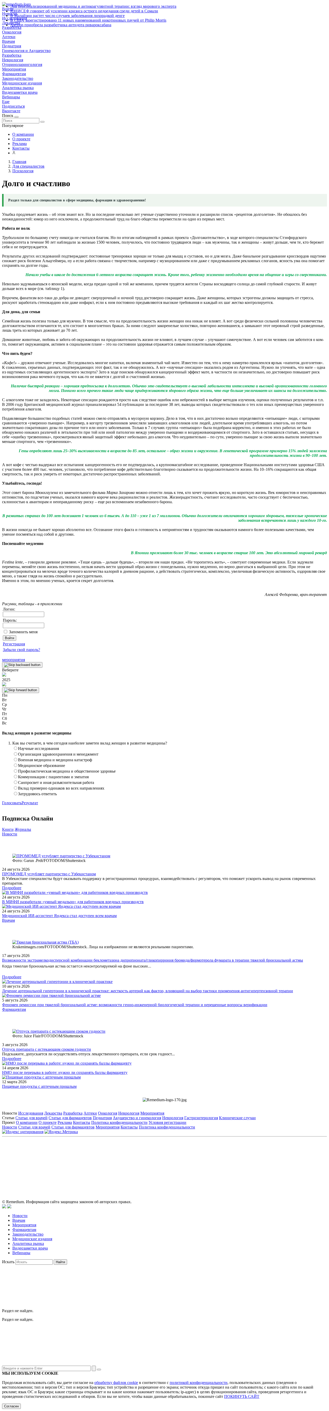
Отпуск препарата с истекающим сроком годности (46, 1049)
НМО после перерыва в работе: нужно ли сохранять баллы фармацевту (64, 1072)
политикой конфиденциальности (198, 1382)
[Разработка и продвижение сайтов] (4, 1207)
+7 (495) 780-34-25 (154, 1162)
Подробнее (11, 888)
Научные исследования (38, 748)
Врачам (8, 41)
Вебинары (11, 97)
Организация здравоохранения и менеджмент (58, 754)
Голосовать (12, 803)
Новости (9, 834)
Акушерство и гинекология (137, 1118)
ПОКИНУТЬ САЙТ (241, 1396)
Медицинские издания (22, 83)
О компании (23, 134)
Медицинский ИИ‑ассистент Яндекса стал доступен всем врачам (59, 915)
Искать (8, 1262)
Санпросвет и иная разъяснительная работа (56, 782)
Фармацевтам (14, 74)
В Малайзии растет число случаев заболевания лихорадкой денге (67, 15)
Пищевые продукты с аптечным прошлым (39, 1086)
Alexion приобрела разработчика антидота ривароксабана (60, 25)
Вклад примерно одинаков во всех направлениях (61, 788)
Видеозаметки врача (20, 92)
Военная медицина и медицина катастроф (55, 760)
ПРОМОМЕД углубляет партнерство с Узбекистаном (49, 874)
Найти (60, 1262)
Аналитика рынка (18, 87)
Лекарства (53, 1113)
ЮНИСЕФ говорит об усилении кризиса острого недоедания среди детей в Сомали (84, 11)
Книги (8, 829)
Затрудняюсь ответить (37, 794)
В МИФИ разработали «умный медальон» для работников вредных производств (73, 902)
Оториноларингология (22, 64)
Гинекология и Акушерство (26, 50)
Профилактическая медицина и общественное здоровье (67, 771)
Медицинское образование (41, 765)
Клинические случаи (237, 1118)
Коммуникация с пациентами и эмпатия (53, 777)
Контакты (21, 148)
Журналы (23, 829)
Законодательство (17, 78)
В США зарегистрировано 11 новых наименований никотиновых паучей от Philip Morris (88, 20)
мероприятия (13, 659)
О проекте (21, 139)
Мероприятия (14, 69)
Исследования (30, 1113)
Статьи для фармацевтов (70, 1118)
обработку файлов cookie (116, 1382)
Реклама (19, 143)
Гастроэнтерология (201, 1118)
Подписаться (13, 106)
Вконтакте (11, 111)
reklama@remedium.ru (221, 1162)
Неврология (12, 60)
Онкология (11, 32)
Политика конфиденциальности (119, 1122)
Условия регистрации (167, 1122)
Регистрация (14, 644)
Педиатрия (11, 46)
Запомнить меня (23, 632)
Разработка (11, 55)
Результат (30, 803)
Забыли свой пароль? (21, 649)
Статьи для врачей (31, 1118)
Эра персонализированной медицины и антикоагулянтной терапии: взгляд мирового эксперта (93, 6)
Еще (6, 101)
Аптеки (8, 37)
